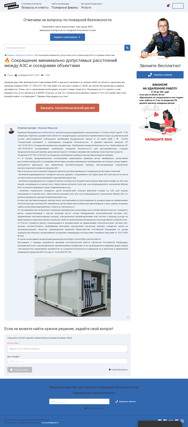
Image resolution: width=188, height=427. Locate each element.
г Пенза (10, 75)
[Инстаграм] (182, 421)
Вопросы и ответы (35, 7)
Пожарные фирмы (65, 7)
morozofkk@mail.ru (50, 422)
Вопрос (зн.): (13, 343)
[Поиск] (127, 48)
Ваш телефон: (13, 356)
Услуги (86, 7)
